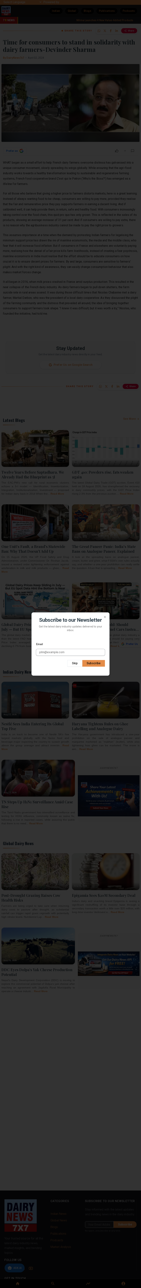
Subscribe (93, 663)
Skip (75, 663)
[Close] (105, 616)
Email (39, 644)
